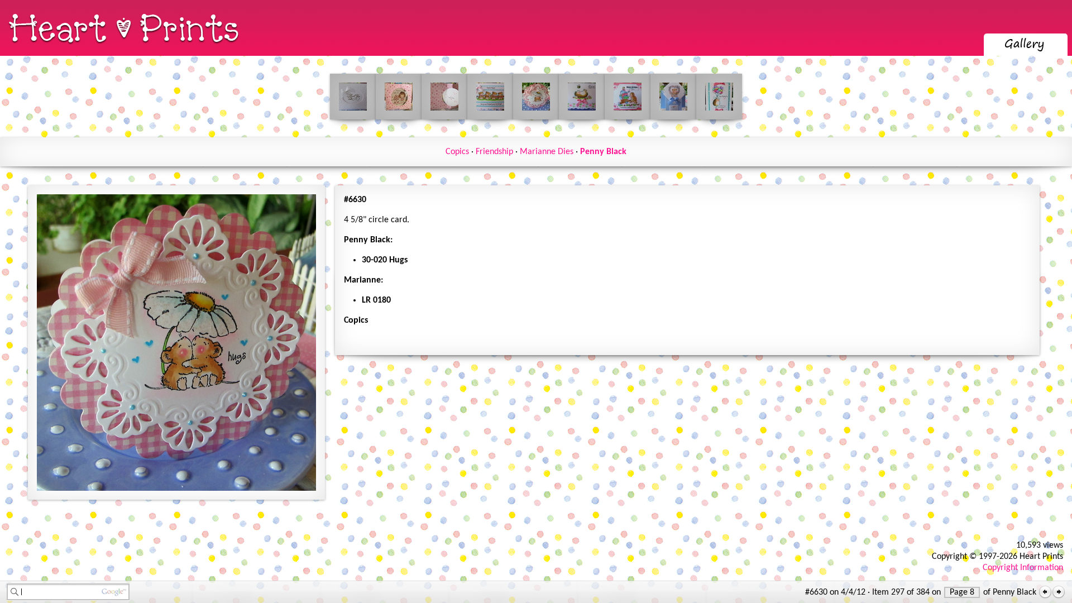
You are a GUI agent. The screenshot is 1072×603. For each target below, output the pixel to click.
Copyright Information (1023, 567)
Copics (457, 151)
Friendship (494, 151)
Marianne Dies (546, 151)
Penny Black (603, 151)
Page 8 (962, 592)
